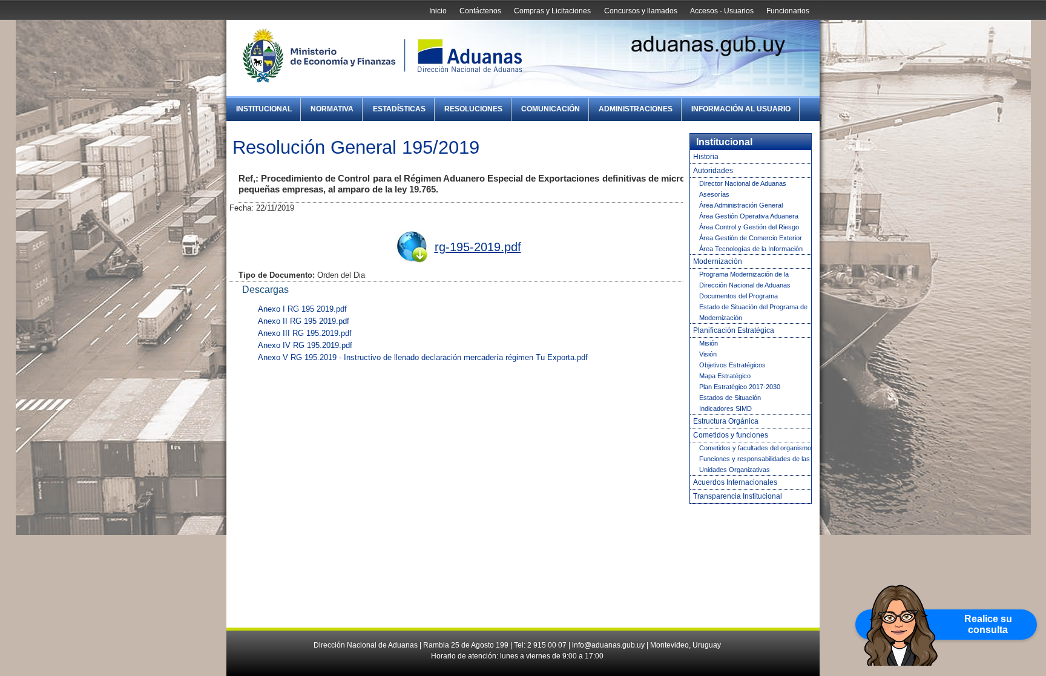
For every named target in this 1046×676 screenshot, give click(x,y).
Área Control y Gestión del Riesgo (749, 227)
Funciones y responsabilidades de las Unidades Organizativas (754, 464)
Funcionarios (787, 11)
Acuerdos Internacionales (735, 482)
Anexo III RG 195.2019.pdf (305, 333)
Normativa (332, 109)
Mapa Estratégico (725, 375)
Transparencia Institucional (737, 496)
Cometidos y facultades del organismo (755, 447)
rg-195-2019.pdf (478, 247)
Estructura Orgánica (725, 421)
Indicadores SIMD (725, 408)
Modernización (717, 261)
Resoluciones (473, 109)
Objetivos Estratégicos (732, 365)
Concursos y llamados (640, 11)
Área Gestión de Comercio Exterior (750, 237)
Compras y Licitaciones (552, 11)
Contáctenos (480, 11)
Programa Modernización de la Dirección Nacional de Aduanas (745, 280)
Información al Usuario (741, 109)
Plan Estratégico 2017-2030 (739, 386)
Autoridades (713, 170)
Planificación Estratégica (733, 330)
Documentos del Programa (738, 296)
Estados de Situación (730, 397)
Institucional (264, 109)
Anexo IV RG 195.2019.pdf (305, 345)
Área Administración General (741, 205)
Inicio (438, 11)
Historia (706, 157)
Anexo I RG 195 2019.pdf (302, 308)
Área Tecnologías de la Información (751, 248)
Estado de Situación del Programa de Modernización (753, 312)
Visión (708, 354)
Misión (708, 343)
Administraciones (636, 109)
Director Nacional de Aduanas (742, 183)
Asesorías (714, 194)
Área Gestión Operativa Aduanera (748, 216)
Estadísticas (399, 109)
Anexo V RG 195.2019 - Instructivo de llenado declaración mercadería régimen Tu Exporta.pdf (423, 357)
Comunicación (550, 109)
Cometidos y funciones (730, 435)
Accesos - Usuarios (722, 11)
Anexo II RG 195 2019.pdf (303, 321)
